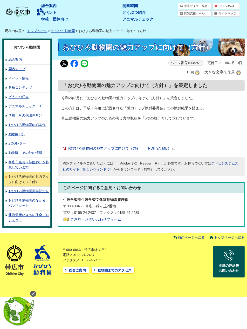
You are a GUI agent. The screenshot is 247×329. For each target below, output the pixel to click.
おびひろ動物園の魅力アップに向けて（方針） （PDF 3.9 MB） (119, 148)
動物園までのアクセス (114, 270)
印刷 (190, 72)
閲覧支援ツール (194, 13)
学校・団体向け (54, 19)
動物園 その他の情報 (25, 153)
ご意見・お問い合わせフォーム (95, 219)
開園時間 (130, 6)
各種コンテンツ (20, 87)
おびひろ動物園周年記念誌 (28, 191)
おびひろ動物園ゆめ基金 (27, 125)
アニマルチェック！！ (25, 106)
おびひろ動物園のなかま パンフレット (27, 203)
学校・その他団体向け (25, 115)
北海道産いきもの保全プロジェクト (28, 217)
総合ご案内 (77, 270)
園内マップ (16, 69)
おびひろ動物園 (63, 31)
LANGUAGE (227, 6)
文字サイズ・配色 (195, 6)
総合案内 (49, 6)
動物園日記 (16, 134)
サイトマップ (227, 13)
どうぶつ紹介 (134, 12)
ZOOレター (17, 143)
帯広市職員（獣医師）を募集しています (28, 164)
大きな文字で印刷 (219, 72)
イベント (49, 12)
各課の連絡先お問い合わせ (229, 268)
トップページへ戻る (229, 237)
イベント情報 (18, 78)
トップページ (37, 31)
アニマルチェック (138, 19)
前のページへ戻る (191, 237)
